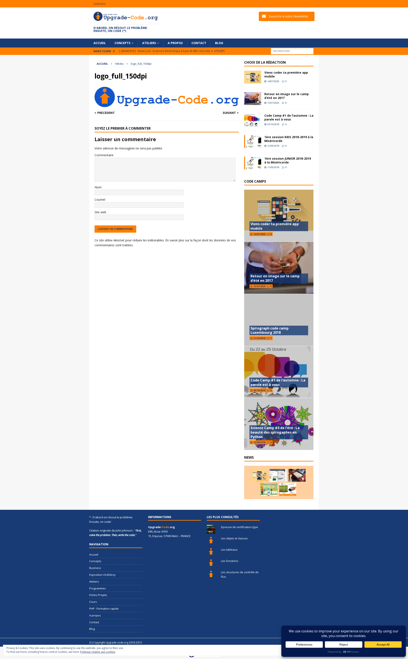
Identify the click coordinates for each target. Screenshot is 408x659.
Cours (93, 602)
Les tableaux (229, 550)
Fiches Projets (98, 595)
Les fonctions (229, 561)
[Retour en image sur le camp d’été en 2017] (252, 98)
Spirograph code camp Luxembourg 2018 (270, 330)
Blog (219, 43)
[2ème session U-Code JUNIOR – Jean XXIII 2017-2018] (287, 489)
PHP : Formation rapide (104, 608)
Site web (100, 212)
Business (95, 568)
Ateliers (149, 43)
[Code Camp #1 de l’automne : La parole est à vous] (252, 120)
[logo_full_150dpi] (167, 105)
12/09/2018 (273, 145)
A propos (175, 43)
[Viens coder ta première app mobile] (252, 77)
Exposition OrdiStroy (102, 575)
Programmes (97, 588)
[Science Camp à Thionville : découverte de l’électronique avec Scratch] (278, 475)
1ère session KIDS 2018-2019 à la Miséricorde (288, 139)
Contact (198, 43)
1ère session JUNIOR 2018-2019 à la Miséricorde (287, 160)
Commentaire (104, 155)
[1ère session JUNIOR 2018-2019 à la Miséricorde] (252, 163)
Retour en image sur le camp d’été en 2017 (286, 96)
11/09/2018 (273, 167)
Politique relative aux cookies (97, 652)
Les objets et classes (234, 538)
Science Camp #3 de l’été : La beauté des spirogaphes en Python (275, 432)
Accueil (100, 43)
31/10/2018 (259, 338)
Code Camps (255, 181)
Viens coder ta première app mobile (286, 74)
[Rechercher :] (292, 51)
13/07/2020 (273, 102)
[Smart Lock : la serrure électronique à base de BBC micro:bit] (297, 475)
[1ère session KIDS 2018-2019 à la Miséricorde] (252, 141)
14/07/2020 (273, 81)
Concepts (122, 43)
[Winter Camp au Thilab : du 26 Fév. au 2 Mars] (268, 489)
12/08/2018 (259, 442)
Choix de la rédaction (265, 62)
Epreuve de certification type (239, 527)
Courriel (100, 200)
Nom (98, 187)
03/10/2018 (273, 124)
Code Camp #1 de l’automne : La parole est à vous (288, 117)
